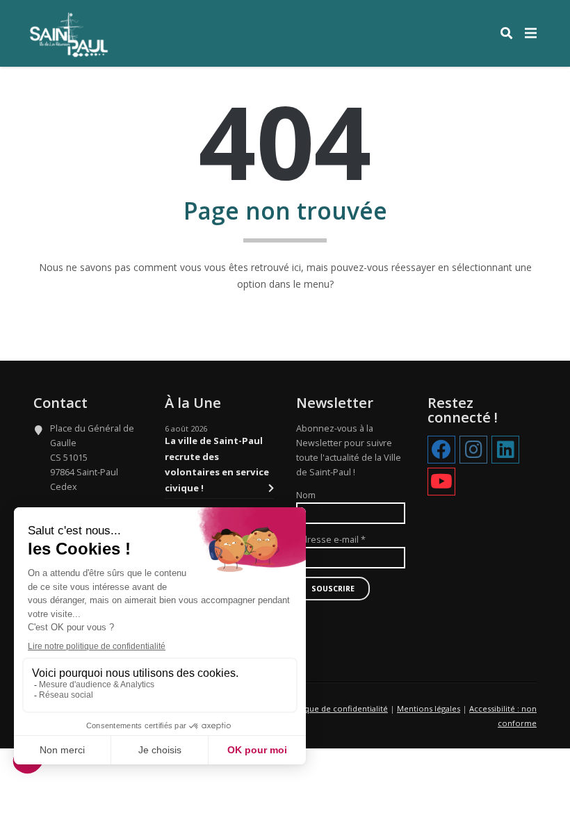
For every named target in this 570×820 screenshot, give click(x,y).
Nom (306, 495)
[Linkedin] (505, 450)
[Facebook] (441, 450)
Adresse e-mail (331, 540)
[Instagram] (473, 450)
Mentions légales (428, 708)
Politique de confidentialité (336, 708)
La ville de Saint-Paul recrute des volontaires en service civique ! (217, 463)
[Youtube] (441, 482)
